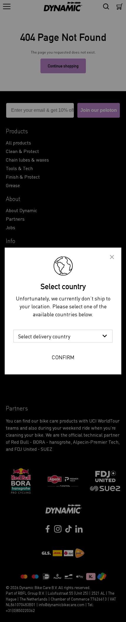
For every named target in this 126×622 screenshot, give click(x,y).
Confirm (63, 357)
